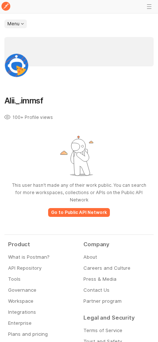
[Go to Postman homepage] (5, 7)
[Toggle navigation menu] (149, 6)
